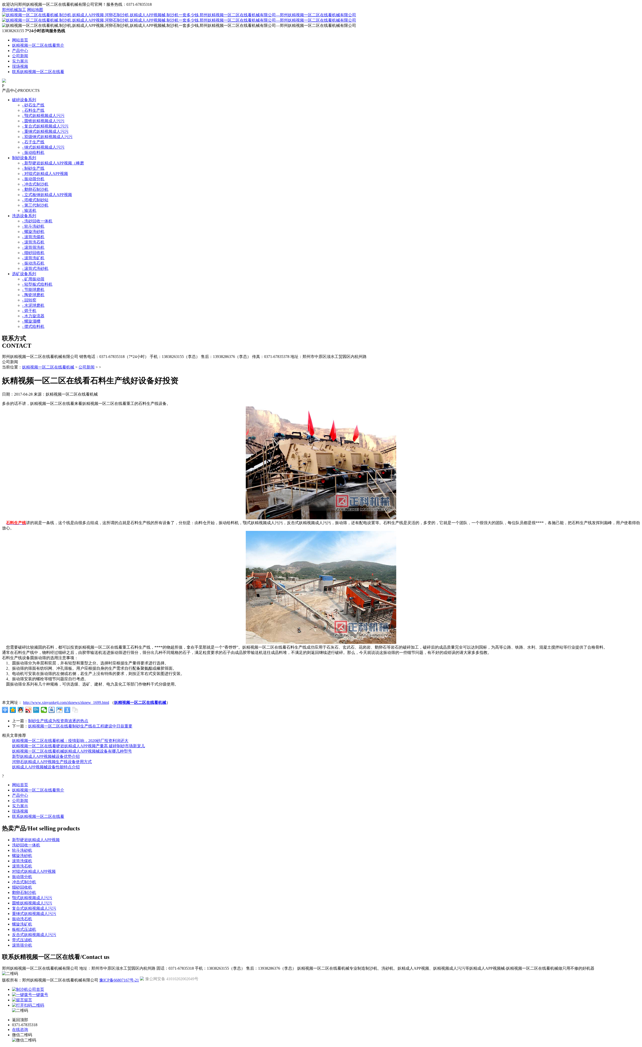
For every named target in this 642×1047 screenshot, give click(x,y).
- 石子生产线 (33, 142)
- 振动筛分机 (33, 179)
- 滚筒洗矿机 (33, 258)
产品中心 (20, 50)
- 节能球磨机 (33, 289)
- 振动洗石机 (33, 263)
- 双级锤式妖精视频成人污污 (47, 137)
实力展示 (20, 61)
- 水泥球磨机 (33, 305)
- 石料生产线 (33, 110)
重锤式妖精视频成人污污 (34, 913)
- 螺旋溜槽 (31, 321)
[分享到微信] (44, 710)
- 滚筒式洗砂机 (35, 268)
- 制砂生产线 (33, 168)
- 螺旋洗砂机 (33, 231)
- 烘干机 (29, 311)
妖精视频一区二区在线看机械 (48, 367)
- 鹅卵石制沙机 (35, 189)
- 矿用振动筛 (33, 279)
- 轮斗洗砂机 (33, 226)
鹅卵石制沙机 (24, 892)
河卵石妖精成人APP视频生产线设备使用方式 (52, 762)
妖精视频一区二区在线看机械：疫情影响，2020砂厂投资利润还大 (70, 740)
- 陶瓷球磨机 (33, 295)
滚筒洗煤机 (22, 861)
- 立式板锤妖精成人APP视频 (47, 195)
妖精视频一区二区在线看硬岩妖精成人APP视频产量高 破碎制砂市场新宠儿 (78, 746)
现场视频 (20, 66)
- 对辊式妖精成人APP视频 (45, 173)
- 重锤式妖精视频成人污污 (45, 131)
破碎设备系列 (24, 100)
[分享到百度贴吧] (52, 710)
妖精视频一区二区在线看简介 (38, 45)
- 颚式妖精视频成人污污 (43, 115)
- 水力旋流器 (33, 316)
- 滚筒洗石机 (33, 242)
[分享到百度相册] (59, 710)
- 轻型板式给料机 (37, 284)
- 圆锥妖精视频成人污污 (43, 121)
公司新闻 (20, 56)
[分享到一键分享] (67, 710)
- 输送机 (29, 210)
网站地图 (35, 10)
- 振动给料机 (33, 152)
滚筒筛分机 (22, 945)
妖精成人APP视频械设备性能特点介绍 (46, 767)
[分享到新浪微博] (28, 710)
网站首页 (20, 40)
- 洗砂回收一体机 (37, 221)
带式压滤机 (22, 940)
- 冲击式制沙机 (35, 184)
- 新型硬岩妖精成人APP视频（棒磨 (53, 163)
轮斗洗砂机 (22, 850)
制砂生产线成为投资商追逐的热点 (58, 721)
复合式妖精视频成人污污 (34, 908)
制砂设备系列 (24, 158)
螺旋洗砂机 (22, 855)
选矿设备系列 (24, 274)
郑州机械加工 (14, 10)
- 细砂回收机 (33, 253)
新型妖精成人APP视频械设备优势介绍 (46, 756)
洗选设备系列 (24, 216)
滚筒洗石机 (22, 866)
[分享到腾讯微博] (36, 710)
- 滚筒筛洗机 (33, 247)
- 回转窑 (29, 300)
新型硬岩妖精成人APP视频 (36, 840)
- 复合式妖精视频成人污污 (45, 126)
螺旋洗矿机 (22, 924)
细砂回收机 (22, 887)
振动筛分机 (22, 877)
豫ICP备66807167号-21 (119, 980)
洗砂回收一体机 (26, 845)
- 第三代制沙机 (35, 205)
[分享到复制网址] (75, 710)
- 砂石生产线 (33, 105)
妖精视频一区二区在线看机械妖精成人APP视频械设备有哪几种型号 (72, 751)
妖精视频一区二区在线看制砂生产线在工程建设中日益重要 (80, 726)
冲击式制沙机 (24, 882)
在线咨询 (20, 1029)
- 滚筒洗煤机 (33, 237)
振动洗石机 (22, 919)
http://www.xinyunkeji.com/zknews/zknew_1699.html (66, 702)
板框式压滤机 (24, 929)
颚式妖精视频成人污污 (32, 898)
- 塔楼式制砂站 (35, 200)
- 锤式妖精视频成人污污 (43, 147)
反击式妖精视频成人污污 (34, 935)
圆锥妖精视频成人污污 (32, 903)
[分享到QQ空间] (13, 710)
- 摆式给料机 (33, 326)
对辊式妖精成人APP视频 (34, 871)
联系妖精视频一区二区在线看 (38, 72)
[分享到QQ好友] (21, 710)
